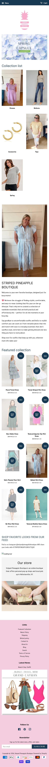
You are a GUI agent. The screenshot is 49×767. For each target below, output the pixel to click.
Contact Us (24, 641)
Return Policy (24, 632)
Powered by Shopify (40, 753)
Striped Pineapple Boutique (24, 753)
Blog (24, 647)
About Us (25, 644)
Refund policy (24, 638)
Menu (6, 3)
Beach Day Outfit (24, 667)
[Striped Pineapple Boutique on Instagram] (30, 730)
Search (24, 650)
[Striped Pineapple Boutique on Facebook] (19, 730)
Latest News (24, 663)
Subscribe (39, 746)
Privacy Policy (24, 656)
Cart (45, 3)
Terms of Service (24, 653)
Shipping (24, 635)
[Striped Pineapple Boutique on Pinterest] (24, 730)
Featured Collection (24, 629)
